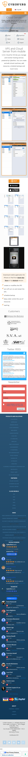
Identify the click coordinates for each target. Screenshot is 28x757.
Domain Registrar (14, 433)
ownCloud (14, 441)
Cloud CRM (14, 436)
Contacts (14, 714)
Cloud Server (14, 419)
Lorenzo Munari (11, 645)
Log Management (14, 447)
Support (21, 42)
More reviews (14, 585)
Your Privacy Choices (12, 752)
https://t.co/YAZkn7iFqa (8, 373)
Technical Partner (14, 486)
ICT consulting (14, 438)
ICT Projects (14, 461)
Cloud (9, 35)
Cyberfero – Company (14, 708)
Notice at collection (8, 755)
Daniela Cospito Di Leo (13, 687)
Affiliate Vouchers (14, 481)
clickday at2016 (11, 577)
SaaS (14, 496)
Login (9, 9)
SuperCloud (21, 35)
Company (5, 398)
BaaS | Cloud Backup (14, 444)
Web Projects (14, 469)
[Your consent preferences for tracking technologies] (25, 754)
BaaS (14, 502)
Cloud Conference (14, 427)
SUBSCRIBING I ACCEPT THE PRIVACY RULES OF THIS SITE (14, 405)
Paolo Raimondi (11, 602)
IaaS (14, 494)
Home (2, 28)
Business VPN (14, 458)
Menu (4, 13)
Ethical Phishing (14, 455)
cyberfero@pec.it (14, 727)
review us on (11, 554)
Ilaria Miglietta (11, 610)
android (14, 185)
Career (14, 711)
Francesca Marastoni (12, 619)
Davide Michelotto (12, 664)
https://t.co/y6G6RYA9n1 (8, 366)
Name (4, 386)
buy (15, 181)
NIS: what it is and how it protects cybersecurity (14, 521)
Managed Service (14, 424)
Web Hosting (14, 430)
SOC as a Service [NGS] (14, 475)
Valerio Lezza (10, 681)
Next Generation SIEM (14, 452)
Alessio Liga (10, 627)
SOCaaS (14, 508)
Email (4, 392)
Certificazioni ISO (14, 735)
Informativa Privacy (14, 732)
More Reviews (14, 694)
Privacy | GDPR (14, 472)
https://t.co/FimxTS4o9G (8, 360)
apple (14, 190)
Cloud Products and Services (14, 28)
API (9, 42)
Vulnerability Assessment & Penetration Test (14, 466)
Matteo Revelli (10, 636)
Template (22, 39)
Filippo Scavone (11, 566)
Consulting (14, 463)
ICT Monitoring (14, 449)
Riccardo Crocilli (11, 558)
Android (15, 280)
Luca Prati (9, 672)
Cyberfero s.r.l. (11, 544)
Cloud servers (4, 31)
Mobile (9, 39)
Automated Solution (14, 483)
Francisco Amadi (11, 653)
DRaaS (14, 505)
